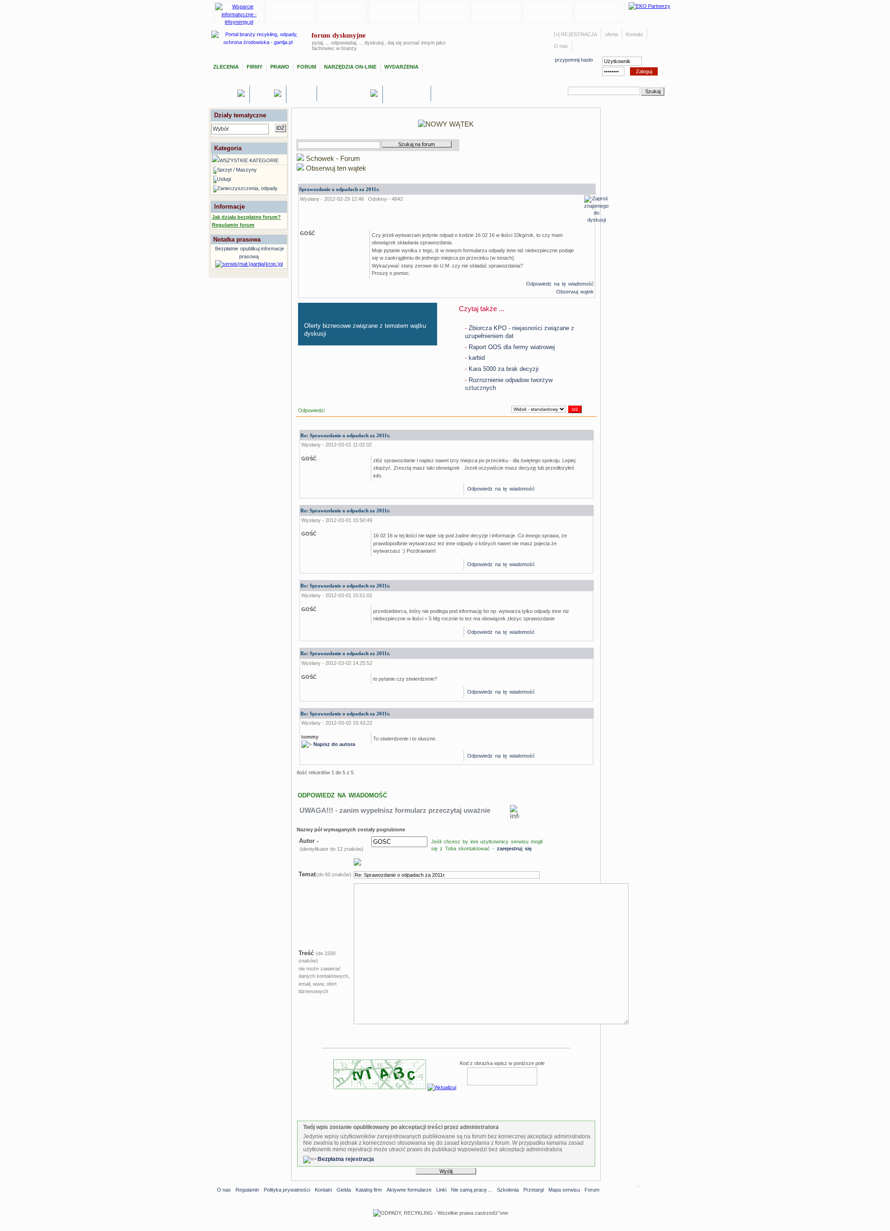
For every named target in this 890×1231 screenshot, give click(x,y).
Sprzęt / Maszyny (346, 95)
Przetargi (533, 1190)
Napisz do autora (334, 744)
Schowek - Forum (332, 158)
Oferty (301, 93)
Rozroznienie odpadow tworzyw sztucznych (509, 384)
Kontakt (634, 34)
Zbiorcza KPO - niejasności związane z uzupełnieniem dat (519, 332)
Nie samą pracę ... (471, 1190)
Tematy (226, 95)
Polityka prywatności (287, 1190)
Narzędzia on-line (350, 67)
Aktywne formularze (409, 1190)
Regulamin (247, 1190)
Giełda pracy (407, 93)
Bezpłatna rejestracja (346, 1159)
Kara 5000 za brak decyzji (502, 368)
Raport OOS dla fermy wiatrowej (510, 347)
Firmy (254, 67)
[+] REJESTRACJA (575, 34)
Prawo (279, 67)
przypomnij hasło (574, 60)
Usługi (264, 95)
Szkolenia (508, 1190)
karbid (475, 357)
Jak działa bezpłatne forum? (246, 217)
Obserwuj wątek (575, 291)
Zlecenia (226, 67)
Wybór (221, 129)
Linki (441, 1190)
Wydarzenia (401, 67)
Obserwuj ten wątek (335, 168)
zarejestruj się (514, 848)
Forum (306, 67)
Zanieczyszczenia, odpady (247, 188)
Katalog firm (369, 1190)
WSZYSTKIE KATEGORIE (249, 160)
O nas (561, 46)
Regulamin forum (233, 225)
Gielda (344, 1190)
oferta (611, 34)
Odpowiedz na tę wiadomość (560, 284)
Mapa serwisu (564, 1190)
